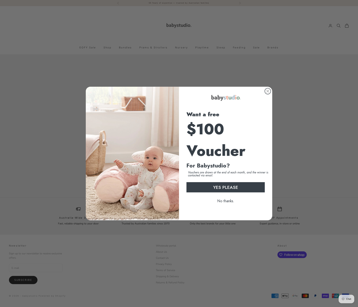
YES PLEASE (225, 187)
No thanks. (225, 201)
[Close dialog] (268, 91)
